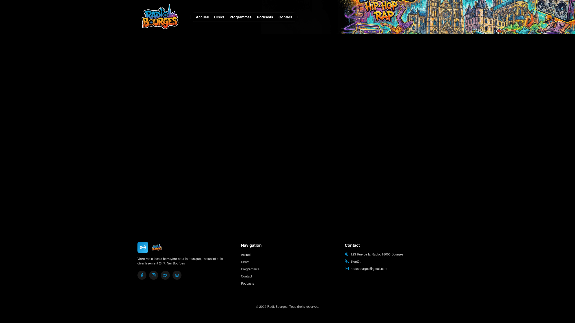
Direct (219, 17)
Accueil (202, 17)
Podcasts (265, 17)
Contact (285, 17)
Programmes (241, 17)
